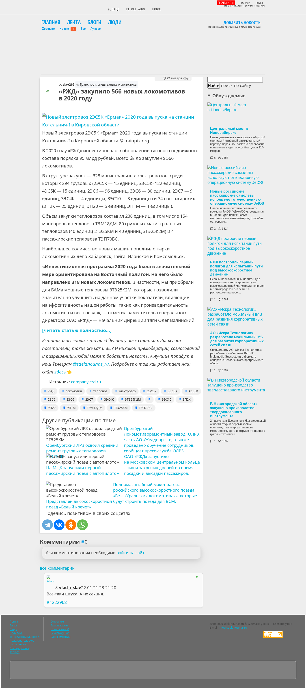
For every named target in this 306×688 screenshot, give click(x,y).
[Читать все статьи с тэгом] (149, 399)
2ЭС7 (89, 399)
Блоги (94, 22)
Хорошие (48, 28)
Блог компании (61, 637)
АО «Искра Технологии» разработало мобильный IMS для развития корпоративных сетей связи (237, 339)
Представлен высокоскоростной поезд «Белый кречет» (79, 504)
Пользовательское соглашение (22, 642)
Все (83, 28)
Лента (74, 22)
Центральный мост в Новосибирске (229, 131)
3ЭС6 (70, 399)
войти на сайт (130, 552)
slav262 (68, 84)
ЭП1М (71, 408)
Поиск (260, 3)
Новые (67, 28)
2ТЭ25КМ (121, 408)
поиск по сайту (236, 85)
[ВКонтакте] (59, 524)
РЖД (51, 391)
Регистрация (136, 9)
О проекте (57, 621)
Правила (245, 3)
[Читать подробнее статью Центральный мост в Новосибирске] (238, 113)
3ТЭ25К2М (133, 399)
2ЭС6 (51, 399)
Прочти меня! (226, 3)
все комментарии (57, 568)
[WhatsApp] (82, 524)
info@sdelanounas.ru (233, 627)
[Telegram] (47, 524)
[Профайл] (50, 578)
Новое (157, 9)
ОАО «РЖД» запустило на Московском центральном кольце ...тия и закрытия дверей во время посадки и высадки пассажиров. (162, 465)
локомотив (74, 391)
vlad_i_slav (70, 587)
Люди (114, 22)
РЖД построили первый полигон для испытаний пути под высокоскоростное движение (236, 268)
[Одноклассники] (70, 524)
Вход (116, 9)
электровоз (127, 391)
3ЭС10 (166, 399)
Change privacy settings (19, 650)
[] (77, 330)
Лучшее (96, 28)
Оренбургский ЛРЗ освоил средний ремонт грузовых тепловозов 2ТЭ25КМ (82, 450)
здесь (60, 372)
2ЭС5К (152, 391)
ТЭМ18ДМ (94, 408)
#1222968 (57, 602)
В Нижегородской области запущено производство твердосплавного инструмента (234, 410)
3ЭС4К (109, 399)
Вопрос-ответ (59, 625)
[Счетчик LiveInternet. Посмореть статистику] (273, 637)
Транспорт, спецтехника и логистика (108, 84)
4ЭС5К (193, 391)
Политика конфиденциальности (24, 635)
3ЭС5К (172, 391)
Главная (50, 22)
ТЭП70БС (146, 408)
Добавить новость (242, 23)
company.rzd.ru (86, 381)
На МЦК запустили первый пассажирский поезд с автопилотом (83, 470)
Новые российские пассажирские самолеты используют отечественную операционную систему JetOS (237, 197)
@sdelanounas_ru (91, 364)
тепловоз (100, 391)
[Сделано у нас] (71, 8)
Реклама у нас (60, 633)
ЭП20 (52, 408)
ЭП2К (187, 399)
